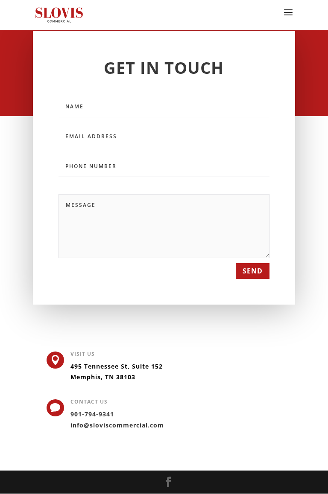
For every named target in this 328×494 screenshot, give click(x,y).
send (253, 271)
